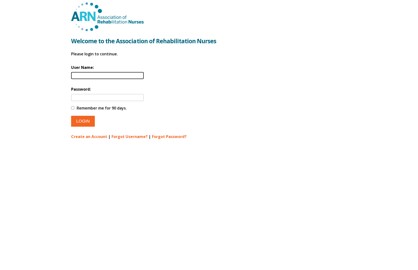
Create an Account (89, 136)
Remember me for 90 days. (102, 108)
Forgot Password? (169, 136)
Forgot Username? (130, 136)
